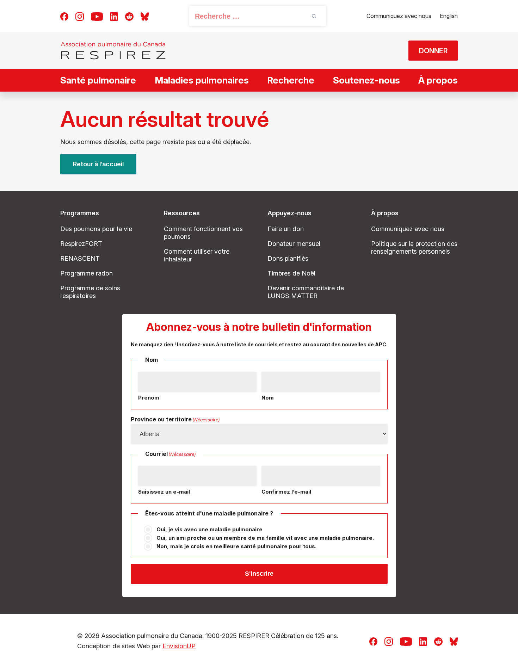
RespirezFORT (81, 243)
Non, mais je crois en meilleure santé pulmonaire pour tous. (236, 546)
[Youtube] (97, 16)
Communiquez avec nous (398, 15)
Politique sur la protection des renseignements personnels (414, 247)
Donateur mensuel (293, 243)
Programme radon (86, 273)
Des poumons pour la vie (96, 229)
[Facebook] (64, 16)
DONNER (433, 51)
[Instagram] (79, 16)
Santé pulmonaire (98, 80)
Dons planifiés (287, 258)
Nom (267, 397)
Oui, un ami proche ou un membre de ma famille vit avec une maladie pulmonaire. (265, 537)
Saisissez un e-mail (164, 491)
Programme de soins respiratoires (90, 291)
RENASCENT (80, 258)
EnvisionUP (179, 646)
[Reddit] (129, 16)
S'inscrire (259, 573)
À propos (438, 80)
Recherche (290, 80)
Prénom (148, 397)
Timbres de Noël (291, 273)
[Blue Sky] (145, 16)
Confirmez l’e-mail (286, 491)
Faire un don (285, 229)
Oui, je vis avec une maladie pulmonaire (209, 529)
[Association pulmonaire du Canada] (113, 50)
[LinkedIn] (114, 16)
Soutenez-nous (366, 80)
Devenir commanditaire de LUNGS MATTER (305, 291)
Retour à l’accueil (98, 164)
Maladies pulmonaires (202, 80)
